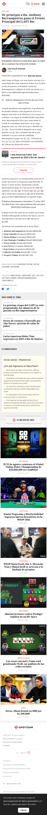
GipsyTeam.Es (19, 735)
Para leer (23, 170)
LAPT (33, 275)
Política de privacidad (11, 772)
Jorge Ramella (7, 281)
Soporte (23, 753)
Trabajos (6, 745)
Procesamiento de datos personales (16, 769)
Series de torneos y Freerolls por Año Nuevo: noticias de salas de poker (21, 323)
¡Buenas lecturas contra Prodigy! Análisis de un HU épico (23, 615)
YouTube (29, 264)
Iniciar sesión (10, 359)
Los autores (7, 776)
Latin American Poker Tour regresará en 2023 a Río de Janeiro (27, 156)
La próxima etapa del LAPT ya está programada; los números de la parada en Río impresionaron (23, 308)
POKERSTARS (26, 275)
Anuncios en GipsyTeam (12, 742)
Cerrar (23, 810)
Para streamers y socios (13, 739)
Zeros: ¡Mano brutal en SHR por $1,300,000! (24, 712)
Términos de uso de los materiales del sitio (19, 792)
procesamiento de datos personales (20, 800)
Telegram (5, 267)
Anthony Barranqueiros (26, 278)
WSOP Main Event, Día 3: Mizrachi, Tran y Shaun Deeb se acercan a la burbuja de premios (24, 567)
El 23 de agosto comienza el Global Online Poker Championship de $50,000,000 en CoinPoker (23, 467)
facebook (21, 264)
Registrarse (25, 359)
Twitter (36, 264)
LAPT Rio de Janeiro (9, 278)
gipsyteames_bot (14, 784)
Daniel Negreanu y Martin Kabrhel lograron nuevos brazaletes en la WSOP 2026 (23, 517)
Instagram (15, 267)
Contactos (7, 761)
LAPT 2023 (40, 275)
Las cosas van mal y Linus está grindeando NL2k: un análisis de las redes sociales (23, 664)
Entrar (36, 4)
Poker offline (15, 275)
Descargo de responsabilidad (14, 765)
